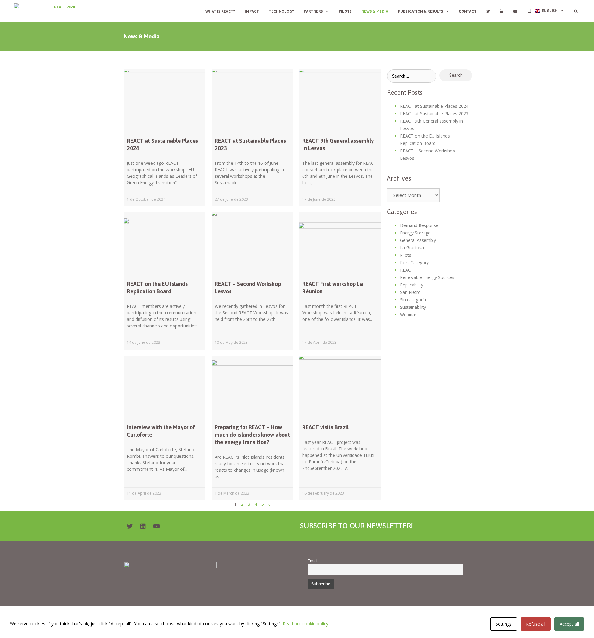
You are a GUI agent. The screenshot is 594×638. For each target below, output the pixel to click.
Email (312, 560)
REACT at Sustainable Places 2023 (434, 113)
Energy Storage (415, 233)
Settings (504, 624)
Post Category (414, 262)
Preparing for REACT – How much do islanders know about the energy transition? (252, 434)
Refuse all (535, 624)
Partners (313, 11)
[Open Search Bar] (576, 11)
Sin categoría (413, 300)
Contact (467, 11)
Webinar (408, 314)
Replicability (411, 285)
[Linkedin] (143, 526)
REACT (407, 270)
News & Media (374, 11)
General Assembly (418, 240)
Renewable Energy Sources (427, 277)
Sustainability (413, 307)
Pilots (345, 11)
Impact (252, 11)
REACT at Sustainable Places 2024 (434, 106)
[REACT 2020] (46, 11)
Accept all (569, 624)
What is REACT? (220, 11)
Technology (281, 11)
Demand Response (419, 225)
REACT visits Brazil (325, 427)
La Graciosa (412, 248)
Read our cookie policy (305, 624)
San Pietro (410, 292)
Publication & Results (420, 11)
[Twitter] (130, 526)
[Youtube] (156, 526)
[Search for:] (411, 76)
